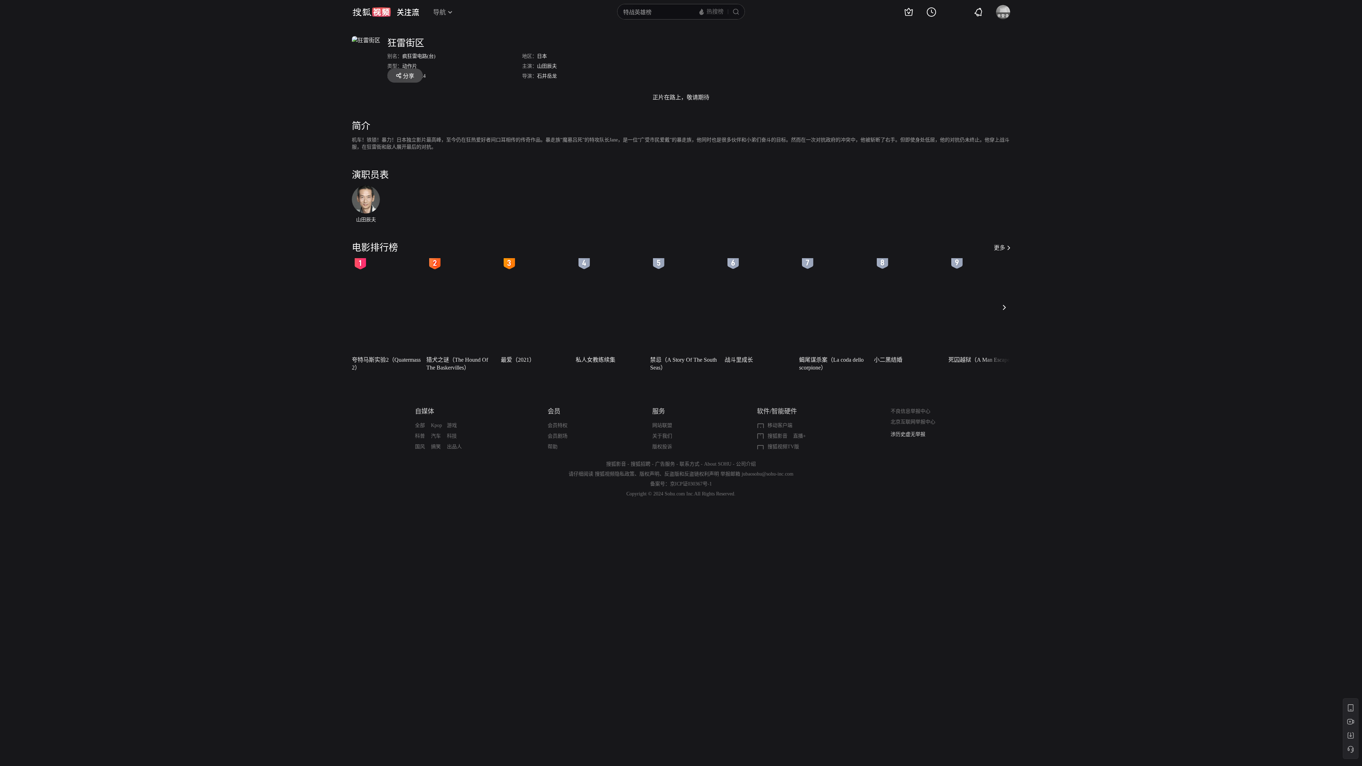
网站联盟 (662, 425)
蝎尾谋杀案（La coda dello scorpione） (831, 364)
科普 (420, 436)
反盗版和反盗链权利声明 (691, 474)
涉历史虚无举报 (908, 434)
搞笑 (436, 446)
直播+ (799, 436)
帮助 (553, 446)
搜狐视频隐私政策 (615, 474)
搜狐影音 (777, 436)
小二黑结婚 (888, 360)
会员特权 (558, 425)
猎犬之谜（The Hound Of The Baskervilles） (457, 364)
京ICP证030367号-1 (691, 484)
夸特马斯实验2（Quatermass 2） (386, 364)
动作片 (409, 66)
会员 (554, 411)
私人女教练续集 (595, 360)
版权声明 (649, 474)
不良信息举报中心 (910, 411)
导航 (439, 12)
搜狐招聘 (640, 464)
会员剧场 (558, 436)
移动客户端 (780, 425)
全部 (420, 425)
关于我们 (662, 436)
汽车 (436, 436)
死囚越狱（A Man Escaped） (983, 360)
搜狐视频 (372, 12)
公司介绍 (746, 464)
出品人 (454, 446)
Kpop (436, 425)
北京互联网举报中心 (913, 421)
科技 (452, 436)
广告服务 (665, 464)
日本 (542, 56)
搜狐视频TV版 (783, 446)
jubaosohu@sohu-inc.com (767, 474)
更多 (999, 248)
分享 (408, 76)
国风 (420, 446)
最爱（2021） (518, 360)
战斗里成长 (739, 360)
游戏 (452, 425)
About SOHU (717, 464)
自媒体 (424, 411)
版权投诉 (662, 446)
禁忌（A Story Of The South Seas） (683, 364)
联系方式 (689, 464)
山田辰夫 (547, 66)
